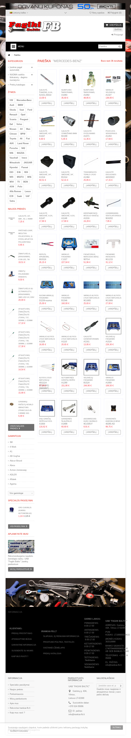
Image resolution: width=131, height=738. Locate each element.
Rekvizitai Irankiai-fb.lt (20, 708)
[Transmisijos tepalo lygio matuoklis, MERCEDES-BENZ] (91, 161)
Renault (13, 114)
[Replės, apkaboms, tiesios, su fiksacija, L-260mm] (47, 243)
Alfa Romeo (15, 191)
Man (28, 129)
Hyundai (14, 167)
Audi (12, 105)
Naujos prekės (17, 209)
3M (11, 442)
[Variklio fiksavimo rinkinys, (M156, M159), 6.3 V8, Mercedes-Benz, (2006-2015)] (69, 243)
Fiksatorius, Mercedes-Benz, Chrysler (91, 256)
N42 (23, 148)
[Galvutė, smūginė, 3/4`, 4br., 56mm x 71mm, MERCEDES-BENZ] (69, 161)
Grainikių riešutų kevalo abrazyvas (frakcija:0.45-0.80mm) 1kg (25, 407)
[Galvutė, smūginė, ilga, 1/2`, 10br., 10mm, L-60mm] (69, 202)
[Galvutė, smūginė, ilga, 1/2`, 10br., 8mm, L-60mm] (47, 202)
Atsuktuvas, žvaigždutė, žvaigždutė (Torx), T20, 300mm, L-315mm (25, 361)
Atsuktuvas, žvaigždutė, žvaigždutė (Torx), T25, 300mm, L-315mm (25, 384)
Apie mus (14, 703)
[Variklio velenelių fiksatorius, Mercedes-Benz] (113, 79)
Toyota (13, 138)
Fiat (28, 138)
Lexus (28, 191)
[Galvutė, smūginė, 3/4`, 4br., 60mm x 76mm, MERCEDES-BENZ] (47, 161)
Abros (12, 465)
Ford (29, 110)
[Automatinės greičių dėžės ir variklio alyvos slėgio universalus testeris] (69, 367)
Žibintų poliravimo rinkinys (23, 274)
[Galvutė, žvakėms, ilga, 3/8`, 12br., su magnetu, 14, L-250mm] (47, 79)
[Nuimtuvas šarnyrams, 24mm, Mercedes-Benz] (91, 79)
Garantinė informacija (24, 645)
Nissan (13, 129)
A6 (21, 138)
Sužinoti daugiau (19, 731)
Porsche (14, 148)
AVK (12, 143)
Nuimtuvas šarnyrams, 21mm (67, 92)
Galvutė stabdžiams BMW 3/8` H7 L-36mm (69, 133)
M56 (29, 177)
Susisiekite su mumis (22, 651)
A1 (11, 451)
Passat (24, 167)
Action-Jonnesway (18, 470)
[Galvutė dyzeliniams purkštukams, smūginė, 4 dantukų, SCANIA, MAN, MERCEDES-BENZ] (91, 120)
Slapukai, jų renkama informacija (61, 636)
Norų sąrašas (98, 13)
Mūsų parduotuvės (18, 699)
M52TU (20, 177)
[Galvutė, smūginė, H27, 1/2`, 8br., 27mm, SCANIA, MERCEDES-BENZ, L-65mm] (47, 120)
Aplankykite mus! (18, 534)
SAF (28, 196)
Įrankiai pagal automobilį (16, 68)
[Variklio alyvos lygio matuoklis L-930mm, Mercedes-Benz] (91, 285)
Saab (19, 196)
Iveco (24, 158)
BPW (22, 134)
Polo (20, 186)
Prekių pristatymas (22, 633)
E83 (11, 172)
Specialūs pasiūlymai (20, 500)
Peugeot (24, 119)
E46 (19, 172)
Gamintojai (14, 436)
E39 (11, 196)
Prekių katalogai (52, 653)
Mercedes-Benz (24, 100)
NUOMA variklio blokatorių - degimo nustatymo (18, 77)
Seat (21, 110)
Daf (11, 124)
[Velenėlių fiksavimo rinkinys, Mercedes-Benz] (113, 326)
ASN (12, 186)
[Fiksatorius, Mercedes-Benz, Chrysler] (91, 243)
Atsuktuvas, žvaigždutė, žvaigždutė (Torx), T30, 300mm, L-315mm (25, 338)
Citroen (13, 134)
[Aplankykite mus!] (21, 546)
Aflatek (13, 479)
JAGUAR (28, 162)
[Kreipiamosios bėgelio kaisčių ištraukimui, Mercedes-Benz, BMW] (91, 202)
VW (11, 100)
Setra (12, 201)
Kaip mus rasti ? (20, 656)
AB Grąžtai (15, 456)
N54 (26, 172)
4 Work (13, 447)
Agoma (13, 484)
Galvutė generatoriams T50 (91, 339)
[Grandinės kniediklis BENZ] (113, 408)
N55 (11, 177)
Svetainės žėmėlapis (54, 648)
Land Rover (23, 143)
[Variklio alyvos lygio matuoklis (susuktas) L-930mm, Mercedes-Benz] (113, 285)
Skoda (13, 110)
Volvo (19, 124)
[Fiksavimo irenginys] (113, 243)
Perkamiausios (16, 694)
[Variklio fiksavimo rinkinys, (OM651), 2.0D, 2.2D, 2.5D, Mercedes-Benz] (69, 285)
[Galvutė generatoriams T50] (91, 326)
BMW (20, 105)
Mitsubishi (15, 162)
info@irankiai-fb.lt (77, 714)
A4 (21, 129)
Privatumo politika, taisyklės (58, 642)
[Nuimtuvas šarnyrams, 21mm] (69, 79)
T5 (18, 182)
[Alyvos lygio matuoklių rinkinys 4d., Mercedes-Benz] (47, 367)
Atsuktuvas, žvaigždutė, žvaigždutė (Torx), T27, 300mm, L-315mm (25, 314)
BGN (25, 182)
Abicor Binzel (16, 461)
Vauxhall (14, 158)
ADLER (13, 474)
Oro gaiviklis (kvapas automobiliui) (25, 510)
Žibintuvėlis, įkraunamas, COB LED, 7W (24, 256)
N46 (11, 153)
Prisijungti (118, 34)
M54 (12, 182)
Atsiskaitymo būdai (22, 639)
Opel (23, 114)
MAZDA (20, 153)
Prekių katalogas (17, 84)
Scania (13, 119)
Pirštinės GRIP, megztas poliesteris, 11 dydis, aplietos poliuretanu (25, 236)
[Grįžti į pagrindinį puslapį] (9, 55)
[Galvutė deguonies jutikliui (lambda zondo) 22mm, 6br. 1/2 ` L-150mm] (113, 161)
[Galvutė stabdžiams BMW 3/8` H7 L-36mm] (69, 120)
